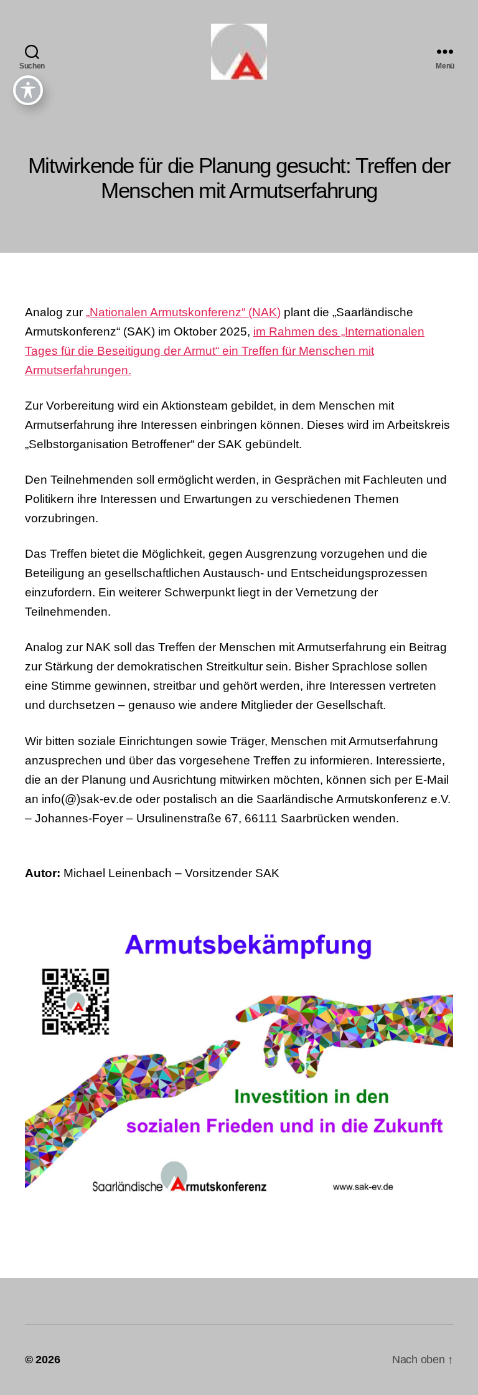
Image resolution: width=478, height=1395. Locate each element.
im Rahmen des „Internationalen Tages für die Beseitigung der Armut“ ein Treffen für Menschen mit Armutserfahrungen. (224, 351)
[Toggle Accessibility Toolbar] (28, 90)
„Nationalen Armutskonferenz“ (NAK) (183, 312)
